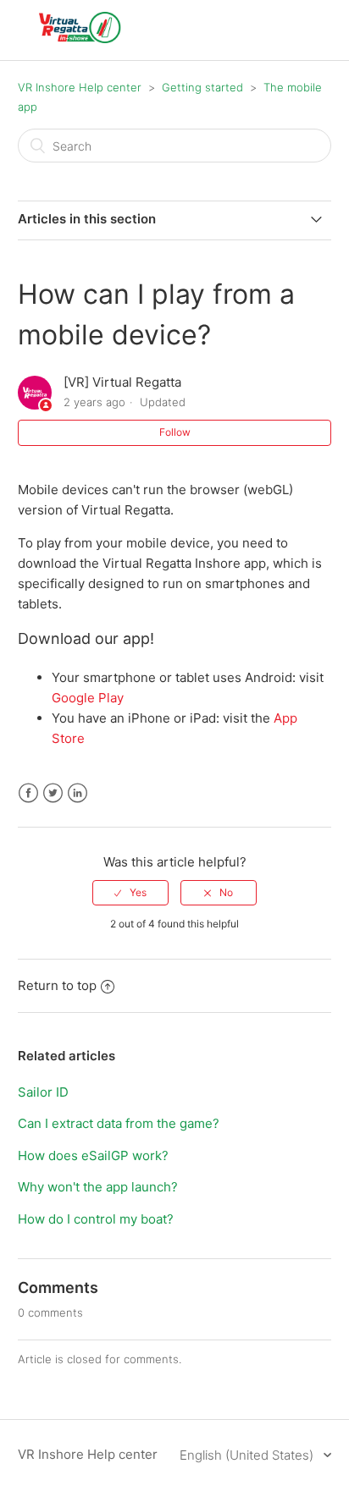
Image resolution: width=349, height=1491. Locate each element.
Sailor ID (43, 1092)
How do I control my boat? (96, 1219)
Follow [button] (175, 432)
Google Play (88, 698)
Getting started (202, 87)
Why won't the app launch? (98, 1187)
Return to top (57, 985)
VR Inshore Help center (79, 87)
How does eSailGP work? (93, 1155)
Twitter (53, 793)
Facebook (28, 793)
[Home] (80, 38)
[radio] (130, 892)
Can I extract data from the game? (118, 1123)
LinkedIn (77, 793)
